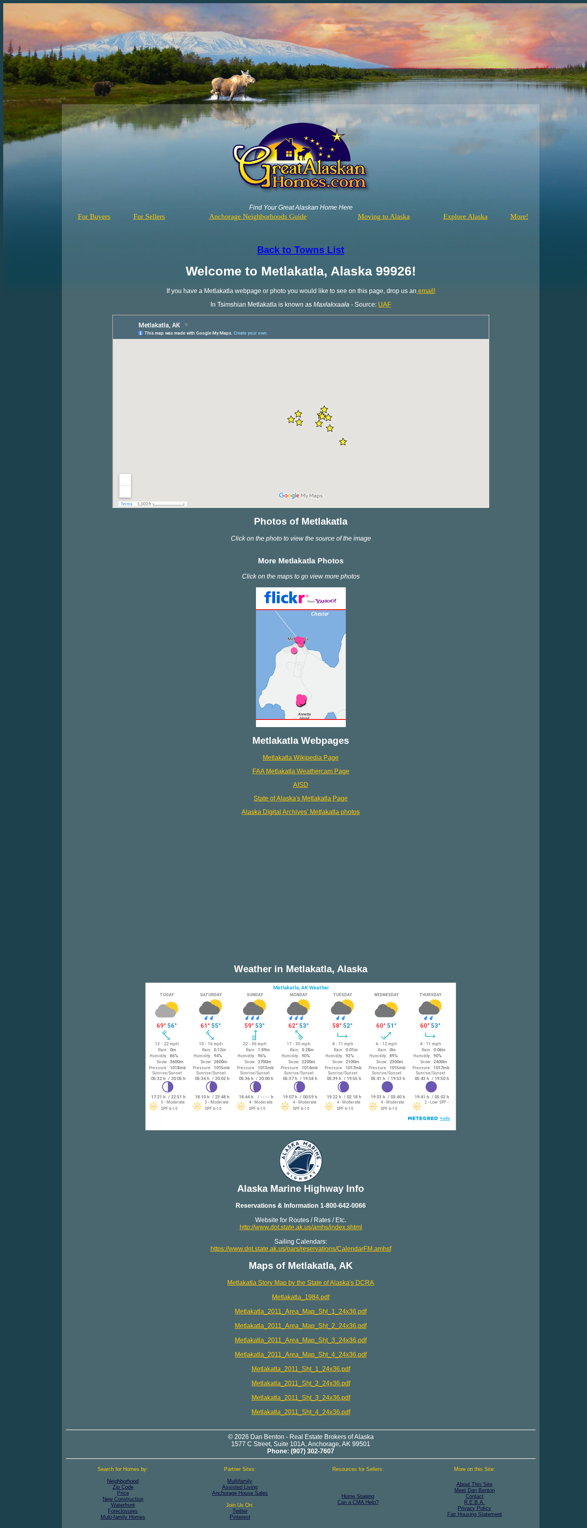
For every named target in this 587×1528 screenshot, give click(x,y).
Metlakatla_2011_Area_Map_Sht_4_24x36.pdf (301, 1354)
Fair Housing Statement (474, 1514)
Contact (475, 1496)
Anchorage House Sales (240, 1493)
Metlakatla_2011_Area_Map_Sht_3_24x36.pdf (301, 1340)
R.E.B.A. (474, 1502)
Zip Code (123, 1487)
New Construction (123, 1499)
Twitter (240, 1511)
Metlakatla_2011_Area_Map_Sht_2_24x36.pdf (301, 1325)
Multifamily (239, 1481)
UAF (384, 304)
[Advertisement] (300, 885)
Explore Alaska (465, 216)
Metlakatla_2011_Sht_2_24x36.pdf (301, 1383)
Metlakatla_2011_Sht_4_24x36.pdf (301, 1412)
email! (425, 290)
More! (519, 216)
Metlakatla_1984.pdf (300, 1297)
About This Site (474, 1484)
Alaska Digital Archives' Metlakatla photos (301, 812)
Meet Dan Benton (474, 1490)
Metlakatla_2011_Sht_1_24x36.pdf (301, 1368)
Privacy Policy (474, 1508)
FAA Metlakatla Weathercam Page (300, 771)
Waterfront (123, 1505)
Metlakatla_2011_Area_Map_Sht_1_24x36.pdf (301, 1311)
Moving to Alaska (384, 216)
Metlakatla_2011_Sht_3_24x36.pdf (301, 1397)
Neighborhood (123, 1481)
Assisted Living (240, 1487)
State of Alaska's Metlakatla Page (301, 798)
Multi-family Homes (123, 1517)
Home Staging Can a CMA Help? (358, 1499)
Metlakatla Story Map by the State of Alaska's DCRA (300, 1282)
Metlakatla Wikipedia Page (301, 757)
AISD (300, 784)
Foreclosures (123, 1511)
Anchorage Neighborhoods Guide (258, 216)
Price (123, 1493)
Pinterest (240, 1517)
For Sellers (149, 216)
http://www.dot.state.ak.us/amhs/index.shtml (301, 1227)
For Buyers (94, 216)
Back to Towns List (300, 249)
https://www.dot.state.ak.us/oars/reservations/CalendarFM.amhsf (300, 1248)
